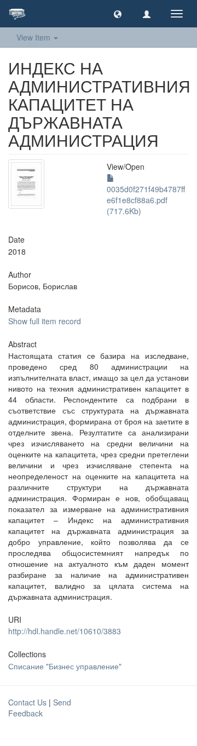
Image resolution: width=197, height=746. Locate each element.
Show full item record (44, 320)
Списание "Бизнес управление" (64, 666)
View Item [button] (34, 37)
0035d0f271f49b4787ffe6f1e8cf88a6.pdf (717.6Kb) (146, 199)
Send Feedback (39, 708)
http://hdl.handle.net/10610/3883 (64, 631)
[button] (118, 13)
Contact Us (27, 702)
